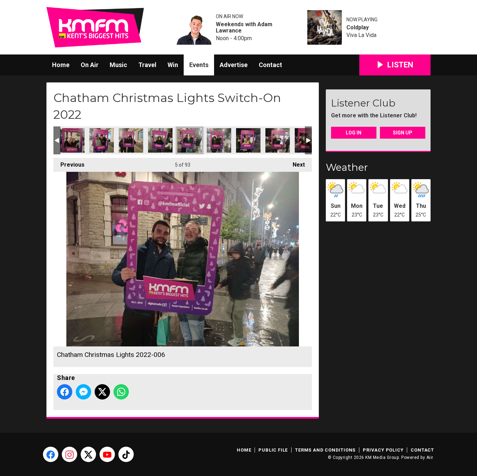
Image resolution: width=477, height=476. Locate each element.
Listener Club (363, 103)
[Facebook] (50, 454)
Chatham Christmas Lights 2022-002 (72, 140)
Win (173, 64)
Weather (347, 167)
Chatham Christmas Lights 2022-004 (160, 140)
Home (60, 64)
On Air (89, 64)
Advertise (234, 64)
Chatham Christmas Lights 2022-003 (131, 140)
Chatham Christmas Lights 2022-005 (248, 140)
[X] (88, 454)
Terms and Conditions (325, 450)
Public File (273, 450)
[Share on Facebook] (64, 392)
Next (295, 164)
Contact (270, 64)
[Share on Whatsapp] (121, 392)
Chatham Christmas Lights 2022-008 (277, 140)
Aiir (429, 457)
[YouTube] (107, 454)
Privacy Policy (383, 450)
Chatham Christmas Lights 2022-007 (219, 140)
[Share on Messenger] (83, 392)
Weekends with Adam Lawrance (244, 27)
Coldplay (357, 27)
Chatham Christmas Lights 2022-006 (189, 140)
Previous (69, 164)
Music (118, 64)
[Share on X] (102, 392)
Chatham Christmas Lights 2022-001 (101, 140)
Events (198, 64)
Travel (147, 64)
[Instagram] (69, 454)
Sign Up (402, 133)
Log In (353, 133)
